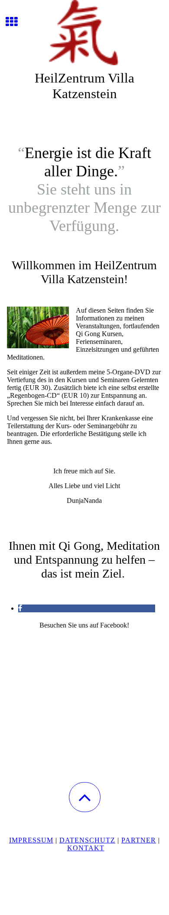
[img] (84, 32)
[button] (85, 797)
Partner (138, 840)
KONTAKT (85, 848)
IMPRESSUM (31, 840)
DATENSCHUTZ (87, 840)
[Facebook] (20, 608)
